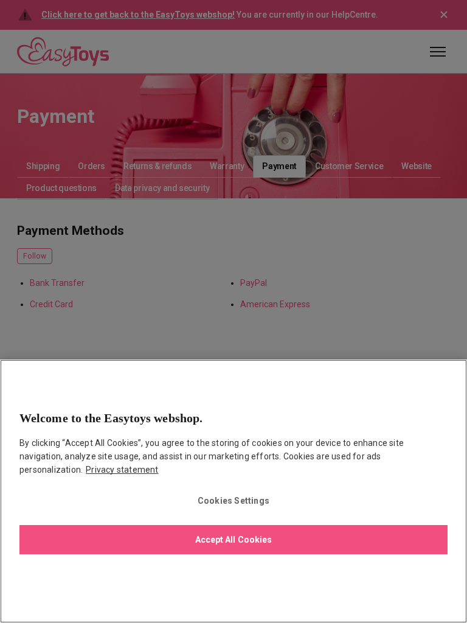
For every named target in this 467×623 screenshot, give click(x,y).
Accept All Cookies (233, 540)
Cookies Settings (233, 501)
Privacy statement (122, 470)
